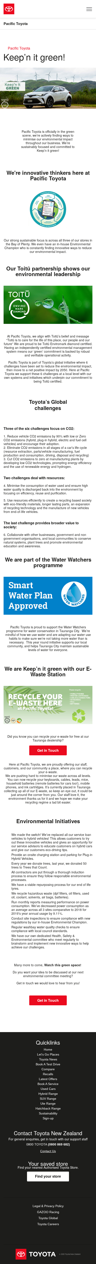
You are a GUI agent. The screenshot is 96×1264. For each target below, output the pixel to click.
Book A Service (48, 1084)
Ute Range (48, 1103)
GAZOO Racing (48, 1212)
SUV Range (48, 1098)
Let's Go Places (48, 1054)
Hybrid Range (48, 1093)
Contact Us (48, 1151)
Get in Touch (48, 750)
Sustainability (48, 1113)
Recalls (48, 1074)
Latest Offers (48, 1079)
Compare (48, 1069)
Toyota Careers (48, 1224)
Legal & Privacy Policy (48, 1206)
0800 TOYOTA (48, 1144)
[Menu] (89, 9)
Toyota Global (48, 1218)
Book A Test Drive (48, 1064)
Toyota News (48, 1059)
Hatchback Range (48, 1108)
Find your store (48, 1176)
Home (48, 1049)
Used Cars (48, 1089)
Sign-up (48, 1118)
